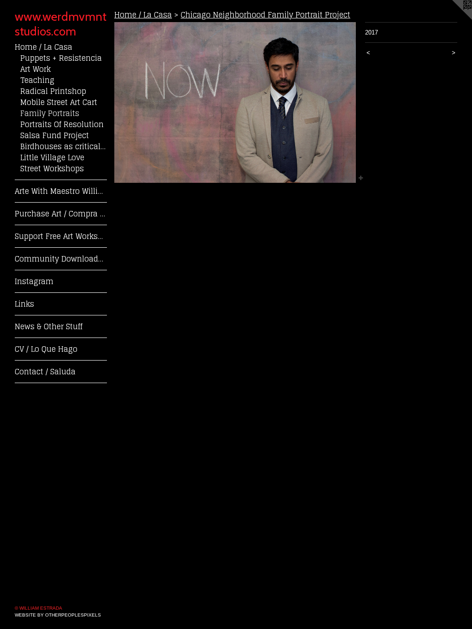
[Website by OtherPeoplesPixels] (453, 18)
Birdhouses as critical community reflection (63, 146)
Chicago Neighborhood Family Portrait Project (265, 14)
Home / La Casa (43, 46)
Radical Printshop (53, 91)
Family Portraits (49, 113)
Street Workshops (52, 168)
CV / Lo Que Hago (46, 349)
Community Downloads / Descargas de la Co (61, 258)
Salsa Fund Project (54, 135)
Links (24, 303)
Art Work (35, 69)
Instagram (34, 281)
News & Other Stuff (49, 326)
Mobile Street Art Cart (58, 102)
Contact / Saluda (45, 371)
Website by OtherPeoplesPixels (58, 614)
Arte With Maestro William (61, 191)
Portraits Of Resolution (62, 124)
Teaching (37, 80)
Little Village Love (52, 157)
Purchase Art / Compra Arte (61, 213)
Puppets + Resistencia (61, 58)
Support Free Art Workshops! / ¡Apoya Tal (61, 236)
